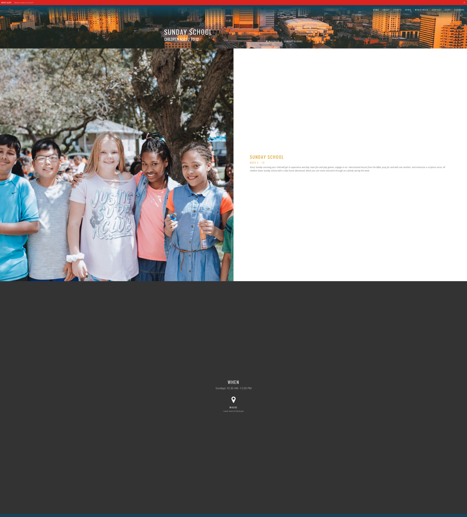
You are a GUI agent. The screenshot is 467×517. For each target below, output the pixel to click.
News (408, 9)
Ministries (421, 9)
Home (376, 9)
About (386, 9)
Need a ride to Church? (23, 2)
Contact (437, 9)
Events (398, 9)
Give (448, 9)
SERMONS (459, 9)
